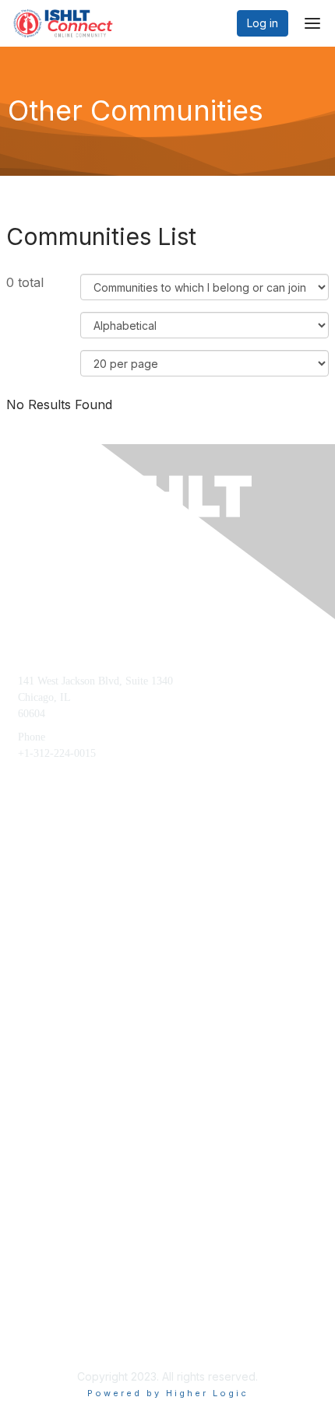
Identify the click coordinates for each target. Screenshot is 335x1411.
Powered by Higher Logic (168, 1393)
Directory (38, 1314)
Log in (262, 23)
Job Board (40, 1290)
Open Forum (46, 1267)
